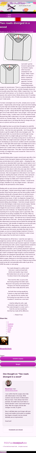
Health (31, 31)
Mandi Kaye (9, 388)
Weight (18, 364)
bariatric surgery (18, 358)
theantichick (19, 31)
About (9, 16)
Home (9, 14)
